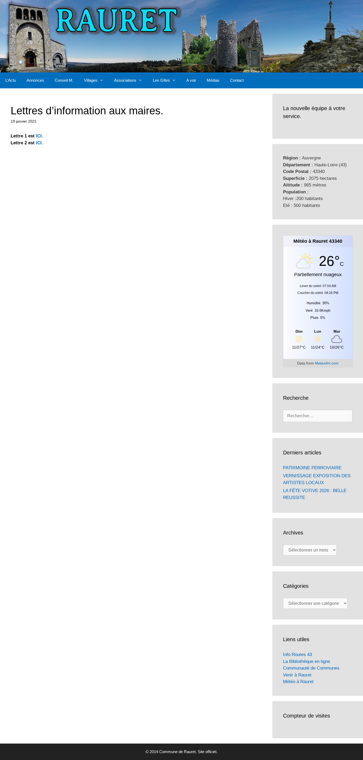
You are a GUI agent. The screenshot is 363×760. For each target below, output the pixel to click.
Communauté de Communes (311, 668)
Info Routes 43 (297, 654)
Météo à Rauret (298, 681)
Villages (91, 80)
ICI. (39, 135)
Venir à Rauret (297, 675)
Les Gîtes (161, 80)
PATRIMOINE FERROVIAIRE (312, 467)
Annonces (35, 80)
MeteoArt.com (327, 363)
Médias (213, 80)
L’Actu (10, 80)
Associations (125, 80)
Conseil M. (64, 80)
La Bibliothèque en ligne (306, 661)
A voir (191, 80)
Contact (237, 80)
